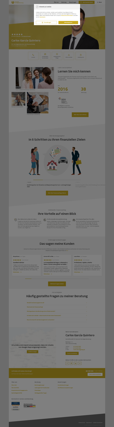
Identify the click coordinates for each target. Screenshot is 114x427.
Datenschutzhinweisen (67, 15)
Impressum (42, 17)
